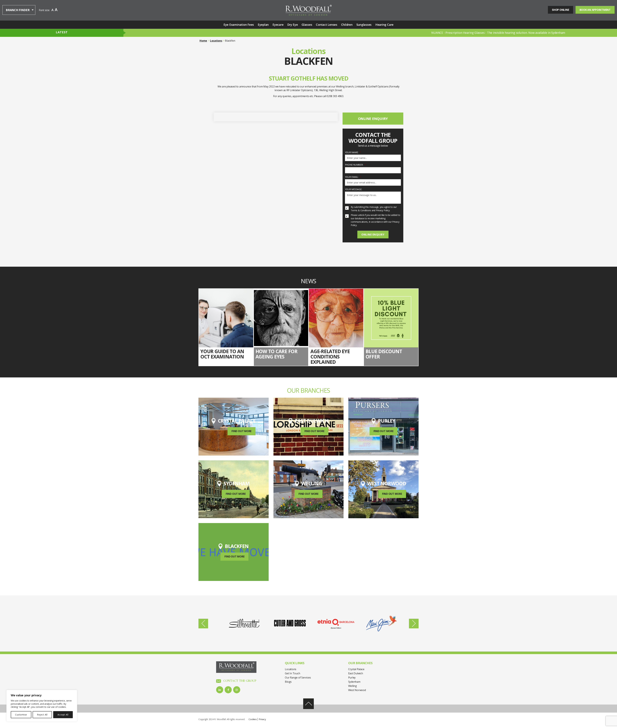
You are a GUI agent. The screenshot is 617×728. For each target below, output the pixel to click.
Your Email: (353, 177)
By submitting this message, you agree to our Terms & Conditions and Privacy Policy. (374, 208)
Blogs (288, 681)
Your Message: (353, 189)
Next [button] (414, 623)
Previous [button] (203, 623)
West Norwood (357, 690)
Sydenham (354, 681)
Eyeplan (263, 25)
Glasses (307, 25)
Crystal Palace (356, 669)
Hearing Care (384, 25)
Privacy (262, 719)
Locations (216, 40)
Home (203, 40)
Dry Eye (292, 25)
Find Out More (241, 431)
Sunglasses (364, 25)
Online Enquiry (373, 118)
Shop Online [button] (560, 10)
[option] (240, 623)
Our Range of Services (298, 677)
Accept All (63, 714)
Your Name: (353, 152)
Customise (21, 714)
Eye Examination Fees (239, 25)
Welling (352, 686)
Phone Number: (355, 164)
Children (347, 25)
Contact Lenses (326, 25)
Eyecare (278, 25)
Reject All (42, 714)
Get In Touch (292, 673)
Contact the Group (239, 681)
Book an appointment (595, 10)
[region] (41, 706)
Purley (352, 677)
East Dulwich (355, 673)
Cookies (253, 719)
